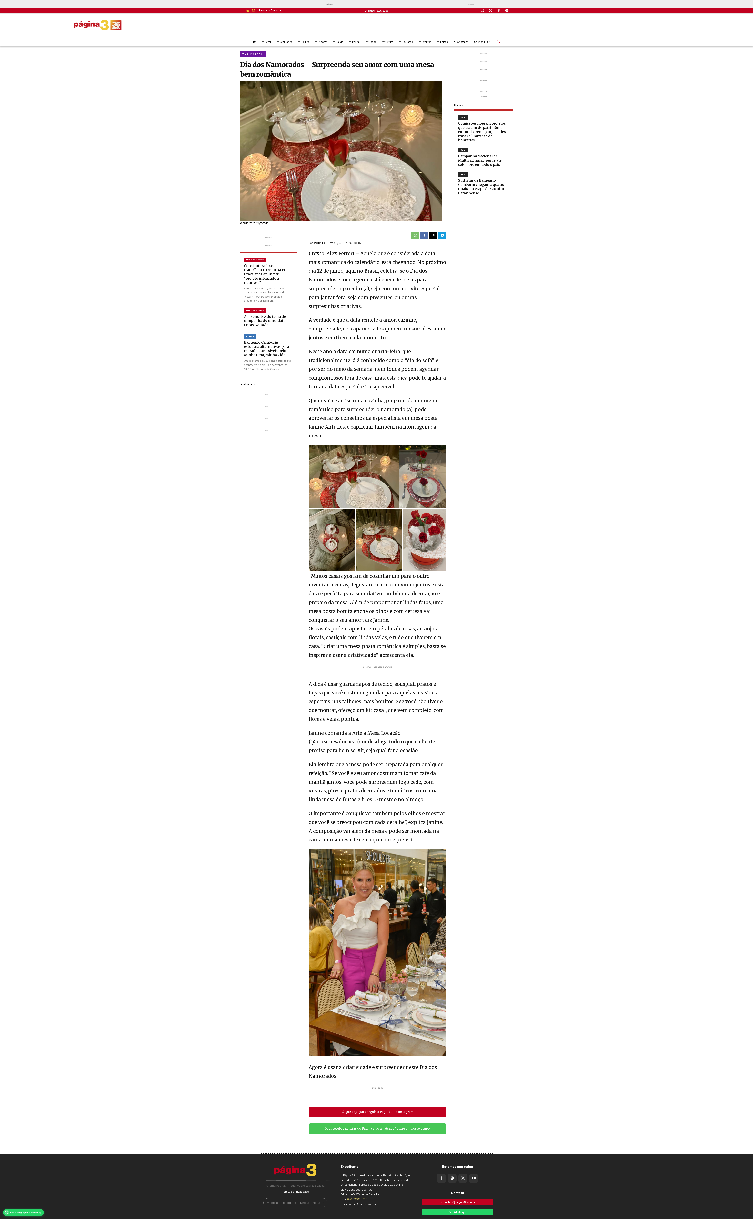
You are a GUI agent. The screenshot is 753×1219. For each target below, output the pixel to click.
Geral (463, 117)
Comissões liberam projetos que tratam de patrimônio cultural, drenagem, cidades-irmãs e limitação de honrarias (482, 131)
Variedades (253, 54)
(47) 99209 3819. (357, 1199)
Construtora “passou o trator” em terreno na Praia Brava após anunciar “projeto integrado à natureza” (267, 274)
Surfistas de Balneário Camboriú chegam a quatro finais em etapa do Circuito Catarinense (481, 186)
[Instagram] (482, 11)
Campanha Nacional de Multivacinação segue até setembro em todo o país (480, 160)
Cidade (250, 336)
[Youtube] (507, 11)
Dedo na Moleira (255, 260)
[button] (498, 41)
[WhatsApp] (415, 235)
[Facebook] (499, 11)
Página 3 (319, 242)
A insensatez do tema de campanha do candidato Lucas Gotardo (265, 320)
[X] (433, 235)
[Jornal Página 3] (97, 25)
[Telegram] (442, 235)
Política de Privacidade (295, 1191)
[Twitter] (491, 11)
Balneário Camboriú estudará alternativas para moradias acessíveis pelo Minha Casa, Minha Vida (266, 348)
